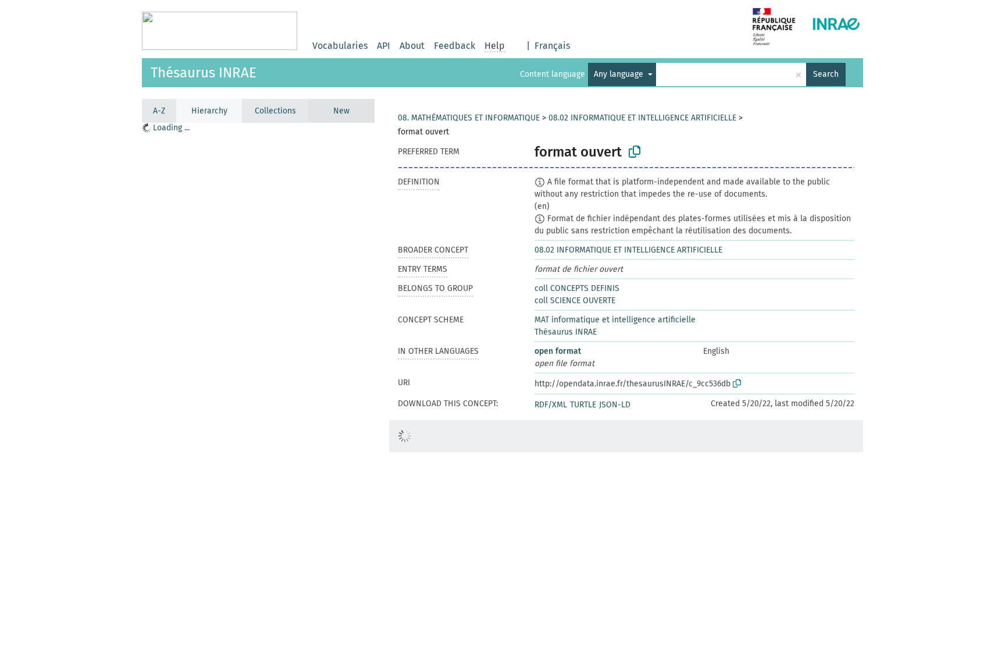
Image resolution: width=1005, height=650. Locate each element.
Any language (620, 74)
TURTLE (583, 405)
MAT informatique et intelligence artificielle (615, 320)
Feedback (454, 45)
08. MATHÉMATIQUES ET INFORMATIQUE (469, 118)
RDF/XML (550, 405)
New (341, 111)
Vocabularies (340, 45)
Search (826, 74)
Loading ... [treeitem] (171, 128)
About (412, 45)
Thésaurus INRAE (203, 73)
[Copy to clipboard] (634, 152)
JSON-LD (614, 405)
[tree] (258, 386)
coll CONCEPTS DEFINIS (576, 288)
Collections (275, 111)
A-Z (159, 111)
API (383, 45)
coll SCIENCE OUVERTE (574, 301)
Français (552, 45)
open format (557, 351)
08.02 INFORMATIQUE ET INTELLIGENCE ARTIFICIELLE (642, 118)
